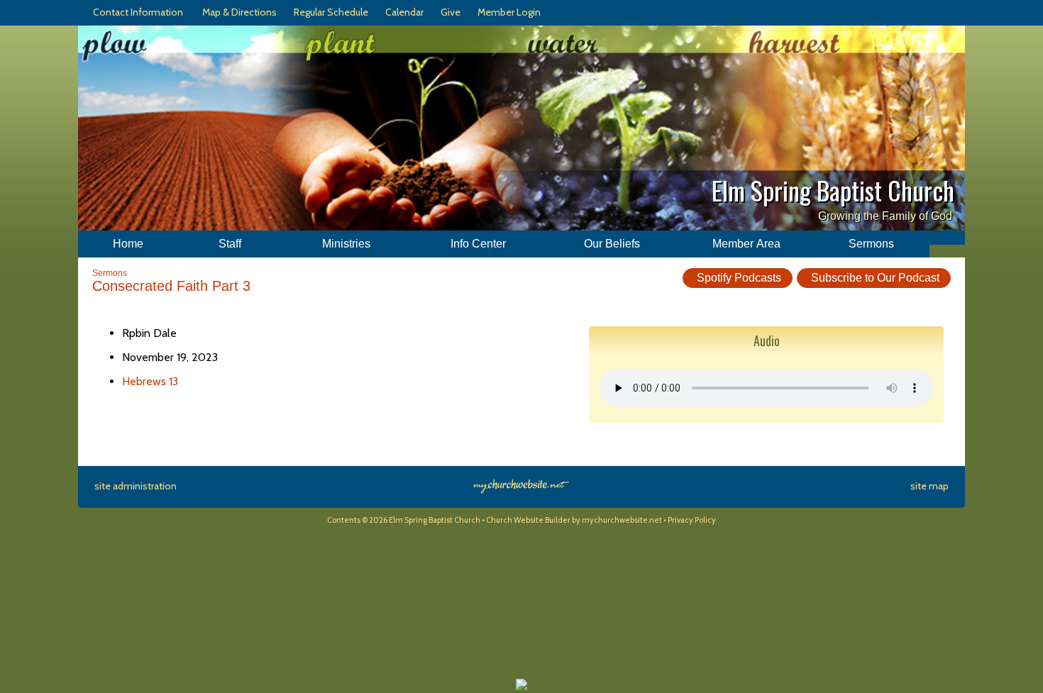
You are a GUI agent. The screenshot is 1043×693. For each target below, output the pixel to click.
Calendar (402, 12)
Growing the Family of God (885, 216)
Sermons (109, 273)
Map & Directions (237, 12)
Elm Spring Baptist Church (833, 190)
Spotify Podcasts (737, 278)
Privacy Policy (692, 520)
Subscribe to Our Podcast (873, 278)
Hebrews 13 (150, 381)
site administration (135, 485)
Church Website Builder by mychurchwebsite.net (574, 520)
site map (929, 485)
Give (448, 12)
